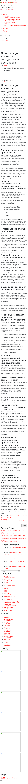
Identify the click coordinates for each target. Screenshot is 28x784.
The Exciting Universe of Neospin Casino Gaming (13, 534)
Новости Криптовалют (10, 605)
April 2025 (7, 627)
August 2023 (7, 637)
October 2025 (7, 617)
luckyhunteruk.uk (8, 587)
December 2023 (8, 636)
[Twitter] (5, 513)
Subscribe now (4, 40)
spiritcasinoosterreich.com (10, 598)
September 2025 (8, 619)
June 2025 (7, 623)
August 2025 (7, 620)
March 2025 (7, 628)
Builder (3, 778)
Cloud (7, 778)
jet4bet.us (6, 582)
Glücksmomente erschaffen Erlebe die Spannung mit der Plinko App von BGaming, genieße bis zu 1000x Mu (14, 517)
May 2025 (7, 625)
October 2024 (7, 633)
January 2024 (7, 634)
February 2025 (8, 630)
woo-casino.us (7, 604)
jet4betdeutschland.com (10, 585)
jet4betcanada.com (8, 584)
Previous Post (4, 515)
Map (11, 778)
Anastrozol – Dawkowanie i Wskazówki (15, 521)
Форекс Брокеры (8, 610)
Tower (14, 778)
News (5, 590)
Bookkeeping (7, 576)
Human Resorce (8, 580)
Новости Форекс (8, 607)
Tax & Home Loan (8, 599)
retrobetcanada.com (9, 594)
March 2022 (7, 642)
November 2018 (8, 645)
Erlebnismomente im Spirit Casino (9, 541)
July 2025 (6, 622)
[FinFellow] (3, 2)
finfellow (6, 81)
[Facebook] (4, 513)
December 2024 (8, 631)
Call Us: (2, 5)
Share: (2, 513)
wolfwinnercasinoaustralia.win (11, 602)
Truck (16, 778)
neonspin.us (7, 588)
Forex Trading (7, 579)
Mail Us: (2, 7)
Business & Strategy (8, 67)
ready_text (6, 593)
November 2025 (9, 616)
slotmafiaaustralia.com (9, 596)
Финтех (6, 608)
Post (5, 591)
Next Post (3, 521)
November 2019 (8, 644)
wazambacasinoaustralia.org (11, 601)
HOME (5, 65)
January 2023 (7, 639)
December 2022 (8, 641)
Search (2, 523)
